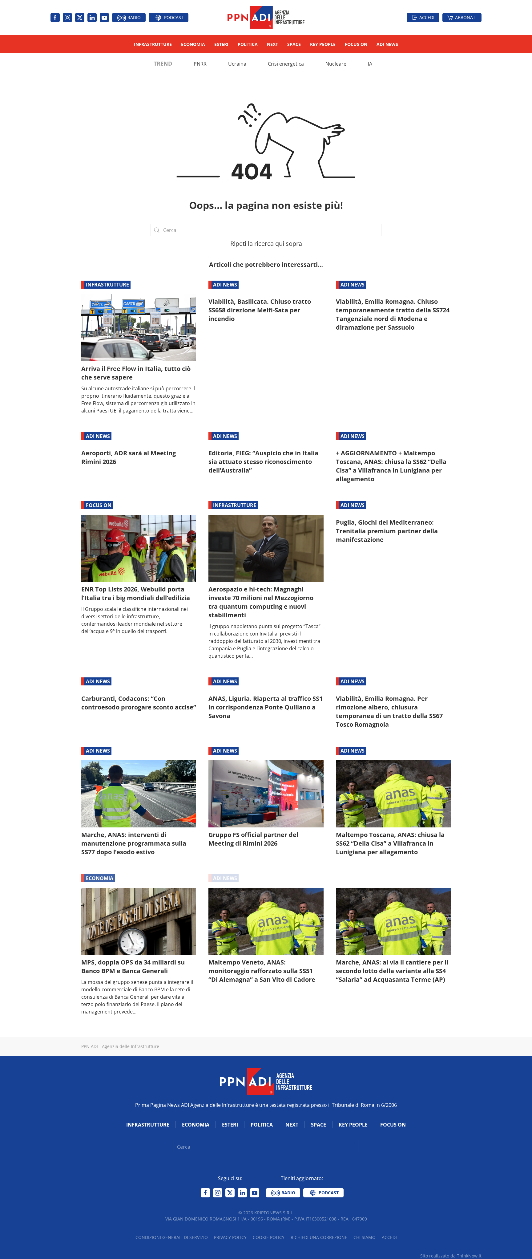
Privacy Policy (230, 1237)
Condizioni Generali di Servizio (171, 1237)
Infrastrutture (153, 44)
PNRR (200, 63)
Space (294, 44)
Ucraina (237, 63)
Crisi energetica (286, 63)
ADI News (387, 44)
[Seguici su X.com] (79, 17)
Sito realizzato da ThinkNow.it (451, 1256)
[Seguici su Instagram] (67, 17)
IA (370, 63)
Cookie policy (268, 1237)
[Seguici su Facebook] (55, 17)
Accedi (426, 17)
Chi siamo (364, 1237)
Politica (248, 44)
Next (272, 44)
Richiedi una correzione (319, 1237)
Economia (193, 44)
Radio (133, 17)
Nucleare (335, 63)
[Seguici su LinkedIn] (92, 17)
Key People (323, 44)
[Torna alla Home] (266, 17)
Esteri (221, 44)
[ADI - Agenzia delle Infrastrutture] (266, 1081)
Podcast (173, 17)
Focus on (356, 44)
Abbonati (466, 17)
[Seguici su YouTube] (104, 17)
